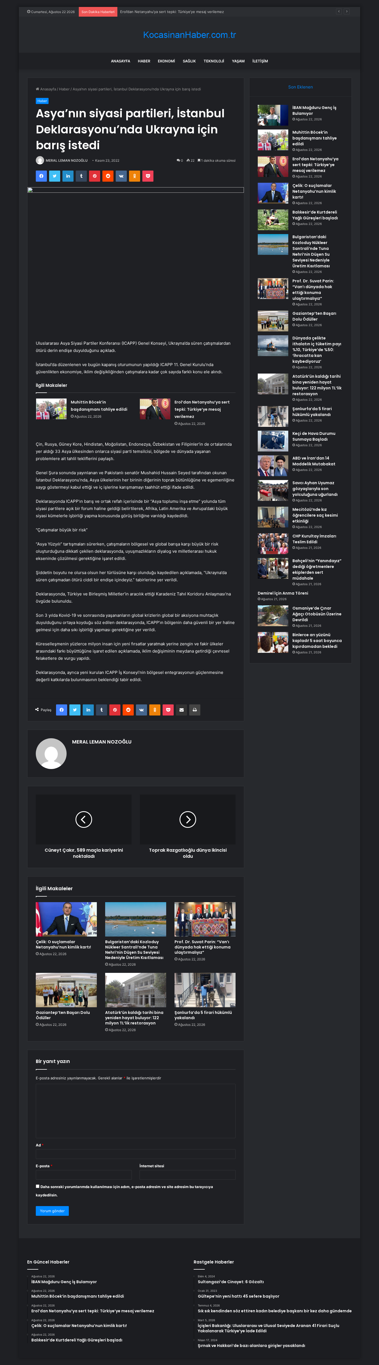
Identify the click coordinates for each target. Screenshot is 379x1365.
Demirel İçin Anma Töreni (283, 593)
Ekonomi (166, 61)
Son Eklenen (300, 87)
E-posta (44, 1166)
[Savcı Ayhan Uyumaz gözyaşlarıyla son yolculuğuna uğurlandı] (273, 490)
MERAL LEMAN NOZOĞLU (67, 160)
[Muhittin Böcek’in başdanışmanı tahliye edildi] (51, 409)
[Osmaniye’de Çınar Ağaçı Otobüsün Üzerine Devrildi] (273, 615)
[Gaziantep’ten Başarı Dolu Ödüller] (66, 990)
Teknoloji (214, 61)
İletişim (260, 61)
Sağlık (189, 61)
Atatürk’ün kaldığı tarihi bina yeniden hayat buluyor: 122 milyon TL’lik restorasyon (134, 1018)
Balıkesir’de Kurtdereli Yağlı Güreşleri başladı (315, 215)
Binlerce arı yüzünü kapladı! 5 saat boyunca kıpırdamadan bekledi (317, 640)
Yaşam (238, 61)
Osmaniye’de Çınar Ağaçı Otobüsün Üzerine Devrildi (317, 614)
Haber (144, 61)
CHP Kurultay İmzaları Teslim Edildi (314, 539)
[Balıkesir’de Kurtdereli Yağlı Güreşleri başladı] (273, 219)
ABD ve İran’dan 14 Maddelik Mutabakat (313, 461)
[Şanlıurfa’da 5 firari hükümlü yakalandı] (205, 990)
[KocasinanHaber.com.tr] (189, 35)
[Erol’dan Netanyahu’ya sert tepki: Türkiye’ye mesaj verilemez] (155, 409)
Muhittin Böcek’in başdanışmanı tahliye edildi (314, 138)
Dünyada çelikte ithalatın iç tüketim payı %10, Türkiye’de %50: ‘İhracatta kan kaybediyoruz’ (316, 349)
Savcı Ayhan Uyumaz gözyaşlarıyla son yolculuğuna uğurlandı (315, 488)
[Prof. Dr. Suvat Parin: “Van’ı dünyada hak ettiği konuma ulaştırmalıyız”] (205, 919)
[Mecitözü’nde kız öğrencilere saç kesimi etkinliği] (273, 517)
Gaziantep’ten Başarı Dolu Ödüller (63, 1015)
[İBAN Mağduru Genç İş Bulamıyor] (273, 115)
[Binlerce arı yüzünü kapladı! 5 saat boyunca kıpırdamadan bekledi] (273, 642)
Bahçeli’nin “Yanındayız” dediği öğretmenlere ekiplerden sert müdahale (317, 569)
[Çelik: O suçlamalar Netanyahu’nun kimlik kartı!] (66, 919)
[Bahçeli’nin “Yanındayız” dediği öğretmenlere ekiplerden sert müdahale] (273, 568)
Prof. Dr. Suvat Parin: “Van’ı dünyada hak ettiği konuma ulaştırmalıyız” (203, 947)
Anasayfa (120, 61)
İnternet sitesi (152, 1166)
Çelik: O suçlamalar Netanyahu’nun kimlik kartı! (63, 944)
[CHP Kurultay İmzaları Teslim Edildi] (273, 543)
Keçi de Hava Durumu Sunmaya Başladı (313, 436)
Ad (40, 1145)
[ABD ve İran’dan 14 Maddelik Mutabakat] (273, 465)
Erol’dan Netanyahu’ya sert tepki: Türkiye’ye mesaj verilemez (172, 11)
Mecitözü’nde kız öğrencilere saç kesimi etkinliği (315, 515)
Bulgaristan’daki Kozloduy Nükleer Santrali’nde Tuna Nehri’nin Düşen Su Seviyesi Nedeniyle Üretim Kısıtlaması (134, 949)
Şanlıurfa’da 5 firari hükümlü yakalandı (203, 1015)
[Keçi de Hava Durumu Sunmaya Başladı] (273, 441)
